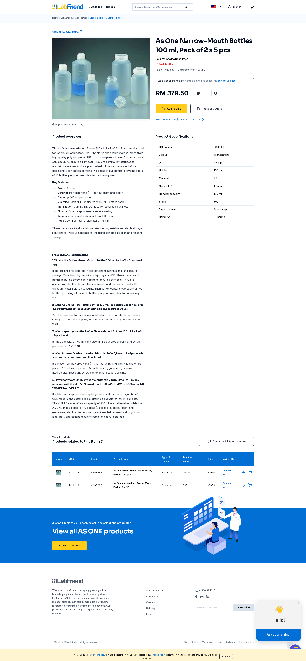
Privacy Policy (98, 655)
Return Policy (191, 642)
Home (55, 17)
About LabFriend (155, 590)
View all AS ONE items (65, 31)
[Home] (70, 6)
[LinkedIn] (207, 597)
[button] (186, 7)
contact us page (227, 80)
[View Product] (243, 472)
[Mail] (202, 597)
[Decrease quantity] (198, 93)
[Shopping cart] (252, 7)
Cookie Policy (159, 655)
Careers (150, 602)
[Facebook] (196, 597)
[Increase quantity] (216, 93)
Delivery (150, 608)
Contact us (152, 596)
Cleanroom (66, 17)
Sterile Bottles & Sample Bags (106, 17)
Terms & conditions (212, 642)
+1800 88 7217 (207, 590)
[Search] (186, 7)
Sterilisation (80, 17)
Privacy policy (246, 642)
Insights (150, 614)
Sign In (237, 6)
